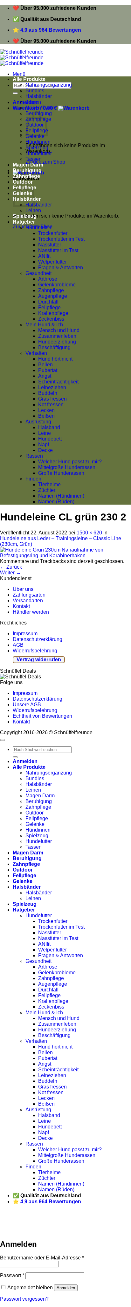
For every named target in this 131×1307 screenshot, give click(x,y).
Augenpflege (52, 296)
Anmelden (66, 1287)
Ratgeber (24, 222)
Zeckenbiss (51, 319)
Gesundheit (38, 273)
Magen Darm (40, 107)
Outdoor (34, 812)
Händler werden (31, 612)
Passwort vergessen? (24, 1299)
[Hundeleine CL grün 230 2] (65, 555)
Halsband (49, 427)
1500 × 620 (89, 532)
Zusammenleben (57, 336)
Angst (44, 376)
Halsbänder (38, 96)
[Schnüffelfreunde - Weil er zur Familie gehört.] (22, 57)
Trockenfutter (52, 233)
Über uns (23, 589)
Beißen (46, 416)
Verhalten (36, 353)
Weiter (10, 572)
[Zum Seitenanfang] (2, 740)
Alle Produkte (29, 79)
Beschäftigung (54, 347)
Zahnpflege (26, 176)
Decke (45, 450)
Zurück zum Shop (45, 162)
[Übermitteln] (15, 93)
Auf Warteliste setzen (97, 1230)
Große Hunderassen (61, 473)
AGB (18, 645)
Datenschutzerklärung (37, 639)
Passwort (12, 1275)
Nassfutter (49, 244)
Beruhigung (27, 170)
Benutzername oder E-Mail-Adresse (42, 1257)
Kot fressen (51, 404)
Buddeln (47, 393)
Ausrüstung (38, 421)
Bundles (34, 90)
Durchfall (48, 301)
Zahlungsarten (29, 595)
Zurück (11, 567)
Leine (44, 433)
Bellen (45, 364)
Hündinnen (38, 142)
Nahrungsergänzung (48, 85)
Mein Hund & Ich (44, 324)
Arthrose (47, 279)
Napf (43, 444)
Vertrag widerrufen (39, 659)
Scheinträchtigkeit (58, 381)
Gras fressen (52, 399)
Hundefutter (38, 153)
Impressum (25, 633)
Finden (33, 478)
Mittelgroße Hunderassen (66, 467)
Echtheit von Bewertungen (42, 716)
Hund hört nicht (55, 359)
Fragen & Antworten (60, 267)
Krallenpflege (53, 313)
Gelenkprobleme (57, 284)
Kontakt (21, 606)
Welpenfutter (52, 262)
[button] (19, 74)
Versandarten (28, 600)
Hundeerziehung (57, 341)
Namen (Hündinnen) (61, 496)
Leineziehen (52, 387)
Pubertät (47, 370)
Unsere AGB (27, 704)
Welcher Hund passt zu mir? (70, 461)
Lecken (46, 410)
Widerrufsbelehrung (35, 650)
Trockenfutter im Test (61, 239)
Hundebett (50, 438)
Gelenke (35, 824)
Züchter (46, 490)
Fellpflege (49, 307)
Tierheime (49, 484)
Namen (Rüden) (56, 501)
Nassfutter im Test (58, 250)
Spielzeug (36, 147)
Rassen (34, 456)
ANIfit (44, 256)
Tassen (33, 159)
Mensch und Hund (58, 330)
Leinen (33, 102)
